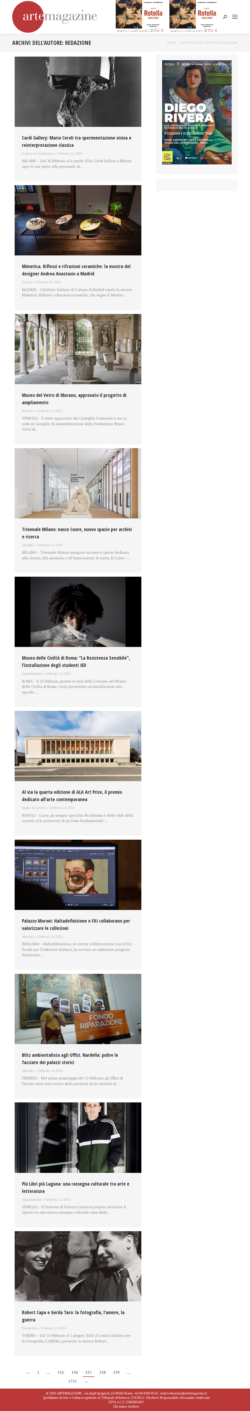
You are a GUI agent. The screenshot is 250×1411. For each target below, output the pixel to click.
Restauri (27, 411)
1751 (72, 1381)
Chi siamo (120, 1406)
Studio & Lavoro (34, 808)
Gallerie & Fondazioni (37, 153)
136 (74, 1372)
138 (102, 1372)
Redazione (78, 43)
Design (27, 282)
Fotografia (29, 1328)
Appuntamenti (32, 673)
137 (88, 1372)
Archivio (133, 1406)
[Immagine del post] (78, 92)
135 (60, 1372)
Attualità (28, 545)
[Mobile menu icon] (235, 17)
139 (116, 1372)
